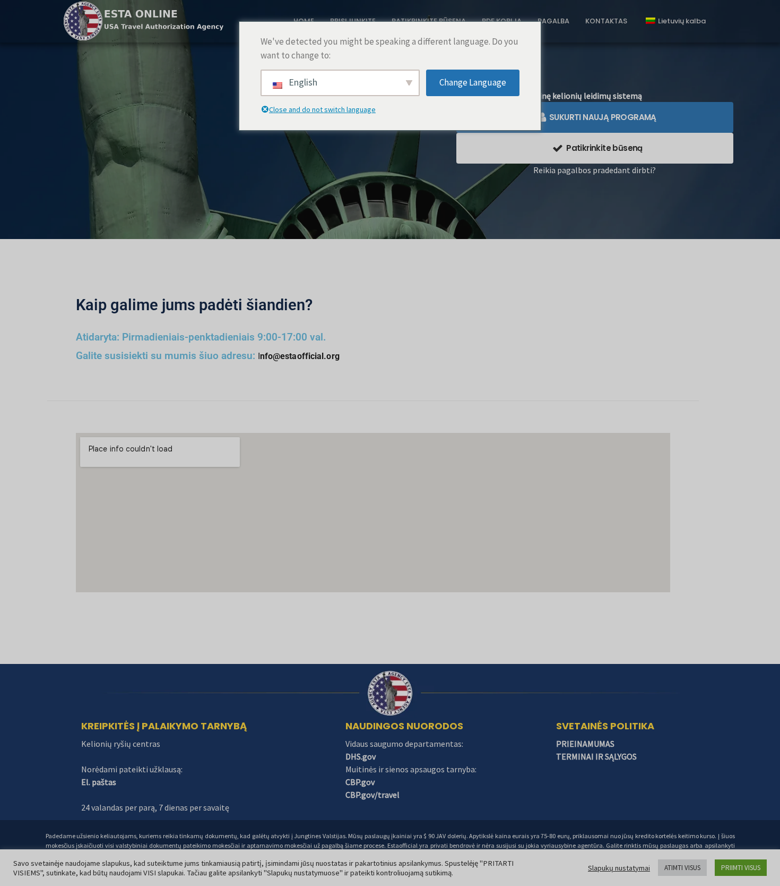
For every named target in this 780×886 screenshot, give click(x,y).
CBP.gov (360, 782)
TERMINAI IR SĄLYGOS (596, 756)
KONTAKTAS (606, 21)
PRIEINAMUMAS (585, 743)
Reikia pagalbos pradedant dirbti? (594, 170)
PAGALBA (553, 21)
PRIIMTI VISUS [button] (740, 867)
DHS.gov (360, 756)
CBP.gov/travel (372, 794)
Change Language (472, 82)
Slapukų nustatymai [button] (619, 868)
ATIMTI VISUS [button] (682, 867)
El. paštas (98, 782)
